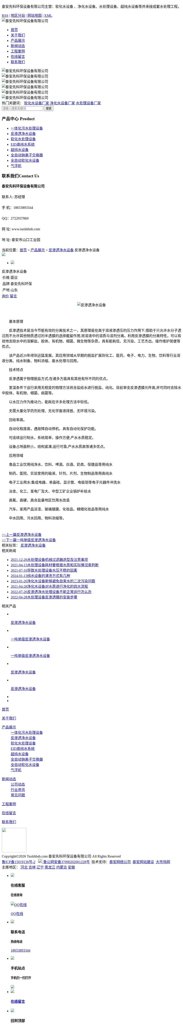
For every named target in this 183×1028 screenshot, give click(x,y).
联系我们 (18, 62)
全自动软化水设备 (25, 160)
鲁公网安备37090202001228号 (66, 862)
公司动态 (18, 784)
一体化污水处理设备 (27, 128)
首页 (14, 30)
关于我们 (18, 35)
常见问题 (18, 795)
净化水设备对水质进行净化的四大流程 (49, 586)
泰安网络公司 (120, 862)
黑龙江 (50, 867)
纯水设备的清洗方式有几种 (40, 576)
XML (48, 15)
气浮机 (16, 166)
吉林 (32, 867)
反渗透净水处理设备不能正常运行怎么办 (51, 592)
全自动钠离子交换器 (27, 155)
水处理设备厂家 (88, 103)
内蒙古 (61, 867)
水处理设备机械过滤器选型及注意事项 (49, 560)
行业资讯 (18, 790)
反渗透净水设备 (23, 134)
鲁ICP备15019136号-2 (18, 862)
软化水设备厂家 (36, 103)
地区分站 (18, 15)
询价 (5, 296)
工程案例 (18, 51)
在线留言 (18, 57)
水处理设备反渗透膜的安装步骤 (44, 597)
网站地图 (34, 15)
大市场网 (163, 862)
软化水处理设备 (23, 139)
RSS (5, 15)
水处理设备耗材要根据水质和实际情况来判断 (55, 565)
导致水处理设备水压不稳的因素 (44, 570)
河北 (24, 867)
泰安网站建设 (143, 862)
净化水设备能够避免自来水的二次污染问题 (53, 581)
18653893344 (20, 950)
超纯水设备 (20, 150)
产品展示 (18, 40)
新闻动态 (18, 46)
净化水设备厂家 (62, 103)
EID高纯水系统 (23, 144)
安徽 (71, 867)
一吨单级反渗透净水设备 (29, 540)
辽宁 (40, 867)
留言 (13, 296)
